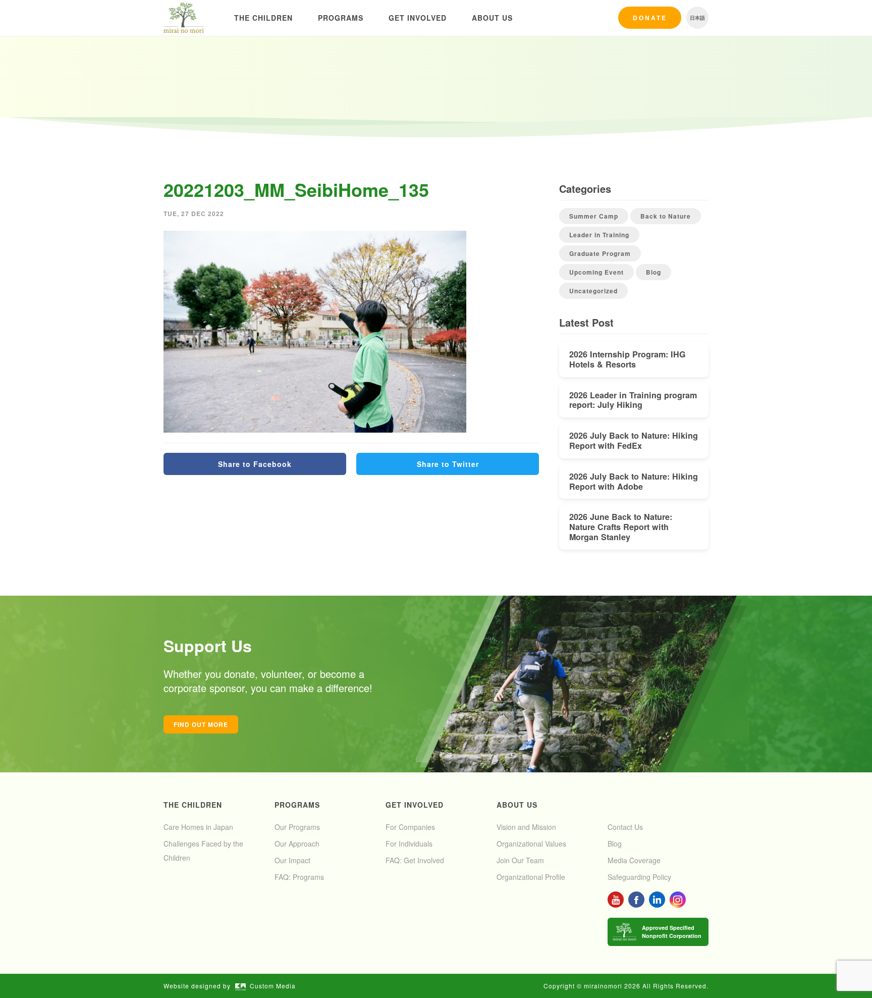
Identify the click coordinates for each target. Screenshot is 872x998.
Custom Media (273, 985)
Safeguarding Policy (639, 877)
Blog (653, 272)
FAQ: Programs (299, 877)
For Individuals (409, 843)
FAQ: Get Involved (415, 860)
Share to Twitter (448, 464)
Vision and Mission (526, 827)
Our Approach (297, 843)
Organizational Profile (531, 877)
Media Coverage (634, 860)
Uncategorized (593, 290)
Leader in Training (599, 234)
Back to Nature (665, 216)
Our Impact (292, 860)
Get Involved (418, 18)
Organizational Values (531, 843)
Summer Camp (593, 216)
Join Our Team (520, 860)
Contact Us (625, 827)
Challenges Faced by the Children (203, 850)
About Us (492, 18)
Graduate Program (600, 253)
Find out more (201, 724)
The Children (263, 18)
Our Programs (297, 827)
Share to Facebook (255, 464)
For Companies (410, 827)
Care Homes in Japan (198, 827)
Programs (340, 18)
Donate (650, 17)
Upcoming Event (596, 272)
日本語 (697, 17)
